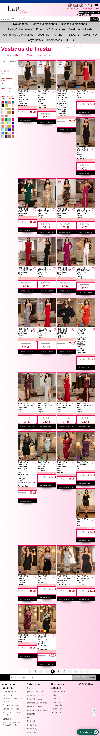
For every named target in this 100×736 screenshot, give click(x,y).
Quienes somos (9, 691)
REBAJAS (72, 34)
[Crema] (2, 112)
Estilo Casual (57, 695)
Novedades (20, 24)
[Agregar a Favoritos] (35, 92)
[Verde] (6, 119)
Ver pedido (56, 712)
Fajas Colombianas (20, 29)
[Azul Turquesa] (13, 102)
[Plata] (6, 109)
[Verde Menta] (9, 119)
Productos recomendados (58, 703)
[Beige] (2, 109)
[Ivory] (2, 136)
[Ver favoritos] (87, 5)
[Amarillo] (6, 123)
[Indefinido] (6, 112)
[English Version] (70, 5)
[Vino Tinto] (13, 112)
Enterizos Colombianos (50, 29)
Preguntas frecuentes (12, 705)
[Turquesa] (6, 129)
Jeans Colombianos (44, 24)
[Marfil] (9, 133)
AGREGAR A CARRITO (27, 120)
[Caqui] (9, 112)
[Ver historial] (81, 5)
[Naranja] (2, 126)
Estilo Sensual (58, 698)
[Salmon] (9, 102)
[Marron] (13, 109)
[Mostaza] (9, 126)
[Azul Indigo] (6, 136)
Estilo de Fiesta (58, 691)
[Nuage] (13, 105)
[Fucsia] (13, 119)
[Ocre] (2, 119)
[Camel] (9, 136)
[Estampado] (13, 116)
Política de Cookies (11, 708)
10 (81, 671)
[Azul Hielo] (2, 129)
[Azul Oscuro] (13, 123)
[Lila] (13, 133)
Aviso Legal (7, 695)
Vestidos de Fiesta (80, 29)
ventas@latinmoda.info (89, 12)
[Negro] (2, 105)
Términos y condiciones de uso (13, 700)
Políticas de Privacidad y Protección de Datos (13, 724)
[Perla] (9, 116)
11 (87, 671)
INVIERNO (90, 34)
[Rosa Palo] (6, 126)
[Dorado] (9, 109)
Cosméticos (54, 40)
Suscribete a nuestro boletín (11, 713)
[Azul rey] (9, 129)
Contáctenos (8, 718)
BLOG (70, 40)
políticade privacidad (81, 677)
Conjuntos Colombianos (18, 34)
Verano (57, 34)
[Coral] (6, 116)
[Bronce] (13, 136)
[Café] (13, 129)
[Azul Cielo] (9, 123)
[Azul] (6, 102)
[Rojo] (2, 102)
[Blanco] (9, 105)
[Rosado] (2, 116)
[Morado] (13, 126)
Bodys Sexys (34, 40)
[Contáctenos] (75, 5)
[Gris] (2, 123)
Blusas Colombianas (74, 24)
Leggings (43, 34)
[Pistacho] (6, 105)
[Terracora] (6, 133)
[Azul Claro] (2, 133)
